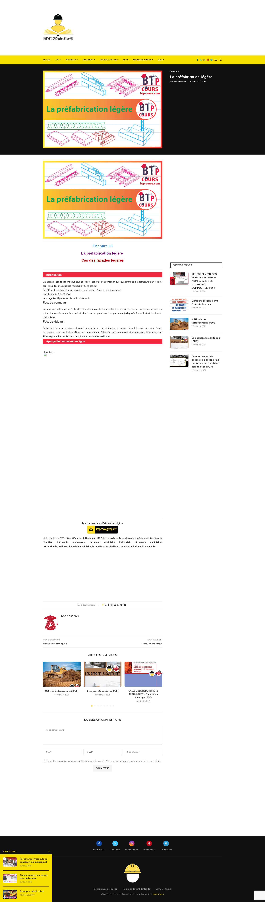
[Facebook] (197, 59)
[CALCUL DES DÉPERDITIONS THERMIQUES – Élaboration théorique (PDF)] (143, 674)
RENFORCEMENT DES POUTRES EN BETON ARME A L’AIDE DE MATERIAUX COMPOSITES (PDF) (204, 281)
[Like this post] (105, 605)
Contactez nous (163, 889)
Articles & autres (142, 60)
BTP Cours (158, 894)
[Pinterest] (208, 59)
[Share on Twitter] (112, 605)
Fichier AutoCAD (108, 60)
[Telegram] (211, 59)
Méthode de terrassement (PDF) (61, 690)
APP (57, 60)
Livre (125, 60)
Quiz (160, 60)
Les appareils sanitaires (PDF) (102, 690)
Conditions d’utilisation (105, 889)
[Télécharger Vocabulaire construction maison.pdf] (10, 862)
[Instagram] (204, 59)
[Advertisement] (163, 27)
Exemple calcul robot (32, 891)
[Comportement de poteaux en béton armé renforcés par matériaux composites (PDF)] (179, 361)
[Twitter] (201, 59)
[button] (47, 684)
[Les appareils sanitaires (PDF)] (103, 674)
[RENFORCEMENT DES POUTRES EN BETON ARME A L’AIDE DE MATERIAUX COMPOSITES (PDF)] (179, 278)
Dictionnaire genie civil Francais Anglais (205, 302)
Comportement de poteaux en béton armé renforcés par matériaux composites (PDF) (206, 361)
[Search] (220, 59)
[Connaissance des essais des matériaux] (10, 878)
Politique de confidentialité (136, 889)
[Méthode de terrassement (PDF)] (62, 674)
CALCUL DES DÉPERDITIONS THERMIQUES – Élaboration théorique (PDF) (144, 694)
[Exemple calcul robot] (10, 894)
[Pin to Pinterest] (115, 605)
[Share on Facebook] (108, 605)
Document (88, 60)
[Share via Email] (125, 605)
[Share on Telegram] (121, 605)
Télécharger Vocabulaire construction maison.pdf (33, 860)
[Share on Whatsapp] (118, 605)
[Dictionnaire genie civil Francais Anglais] (179, 305)
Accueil (47, 60)
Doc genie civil (179, 81)
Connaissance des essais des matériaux (34, 877)
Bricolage (71, 60)
